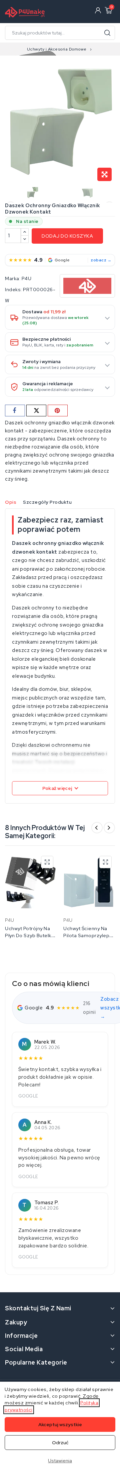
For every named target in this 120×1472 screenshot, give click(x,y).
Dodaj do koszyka (67, 236)
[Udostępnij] (15, 410)
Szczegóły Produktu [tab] (47, 502)
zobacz (98, 260)
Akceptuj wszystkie (60, 1424)
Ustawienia (60, 1461)
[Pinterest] (57, 410)
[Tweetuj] (36, 410)
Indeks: (13, 290)
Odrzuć (60, 1443)
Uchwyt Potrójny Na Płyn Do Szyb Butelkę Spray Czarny (29, 935)
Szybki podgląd (47, 862)
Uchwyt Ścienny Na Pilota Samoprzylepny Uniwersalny (89, 935)
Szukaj (107, 33)
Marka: (12, 278)
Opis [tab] (10, 502)
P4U (27, 278)
